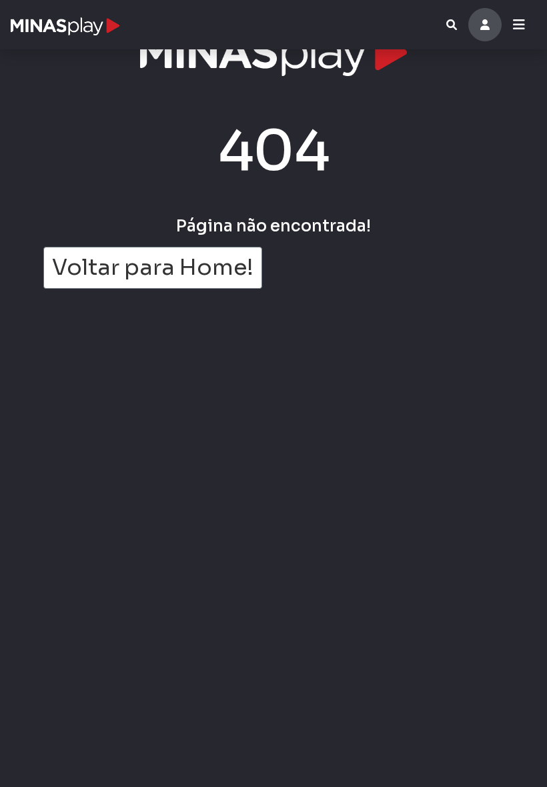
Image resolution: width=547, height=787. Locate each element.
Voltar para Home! (152, 267)
